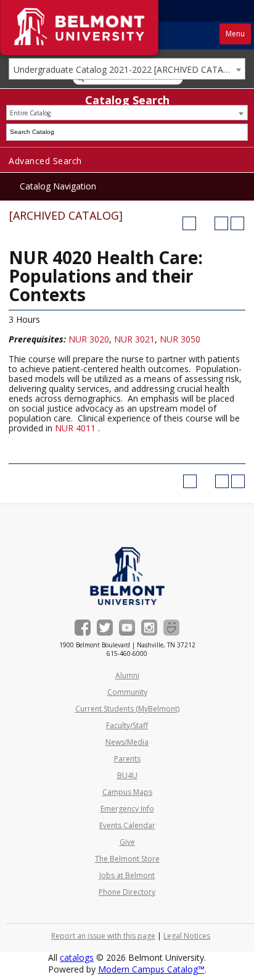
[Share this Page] (205, 223)
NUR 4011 (75, 428)
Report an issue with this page (103, 936)
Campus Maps (127, 792)
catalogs (77, 957)
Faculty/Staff (127, 725)
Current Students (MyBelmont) (127, 708)
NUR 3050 (180, 339)
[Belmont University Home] (127, 576)
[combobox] (127, 69)
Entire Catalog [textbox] (30, 113)
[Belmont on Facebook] (83, 628)
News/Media (127, 742)
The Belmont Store (127, 858)
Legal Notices (186, 936)
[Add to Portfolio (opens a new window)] (189, 223)
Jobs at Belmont (127, 875)
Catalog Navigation (58, 186)
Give (127, 842)
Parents (127, 758)
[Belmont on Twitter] (105, 628)
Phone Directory (127, 892)
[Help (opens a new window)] (237, 223)
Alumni (127, 675)
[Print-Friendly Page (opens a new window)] (221, 223)
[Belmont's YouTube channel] (127, 628)
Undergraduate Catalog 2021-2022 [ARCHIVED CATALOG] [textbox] (129, 69)
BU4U (127, 775)
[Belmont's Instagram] (149, 628)
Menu (235, 33)
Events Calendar (127, 825)
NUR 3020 (88, 339)
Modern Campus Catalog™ (151, 969)
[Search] (240, 132)
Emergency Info (127, 808)
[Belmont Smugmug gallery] (171, 628)
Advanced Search (45, 161)
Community (127, 692)
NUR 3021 (134, 339)
